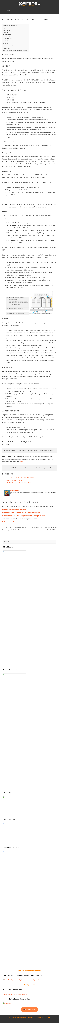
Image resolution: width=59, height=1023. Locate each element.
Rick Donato (14, 490)
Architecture (7, 35)
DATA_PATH (8, 36)
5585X (7, 40)
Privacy (30, 1018)
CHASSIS (5, 32)
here (21, 462)
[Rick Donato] (6, 496)
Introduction (7, 30)
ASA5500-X (8, 38)
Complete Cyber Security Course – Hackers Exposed (21, 513)
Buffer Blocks (7, 44)
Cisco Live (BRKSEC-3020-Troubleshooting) (21, 478)
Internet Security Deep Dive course (14, 510)
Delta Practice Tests (9, 522)
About (48, 1018)
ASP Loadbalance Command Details (18, 483)
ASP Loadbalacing (8, 46)
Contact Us (39, 1018)
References (6, 48)
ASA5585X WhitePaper (14, 480)
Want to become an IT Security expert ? (15, 50)
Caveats (12, 42)
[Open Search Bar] (53, 10)
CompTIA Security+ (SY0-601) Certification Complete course (24, 516)
